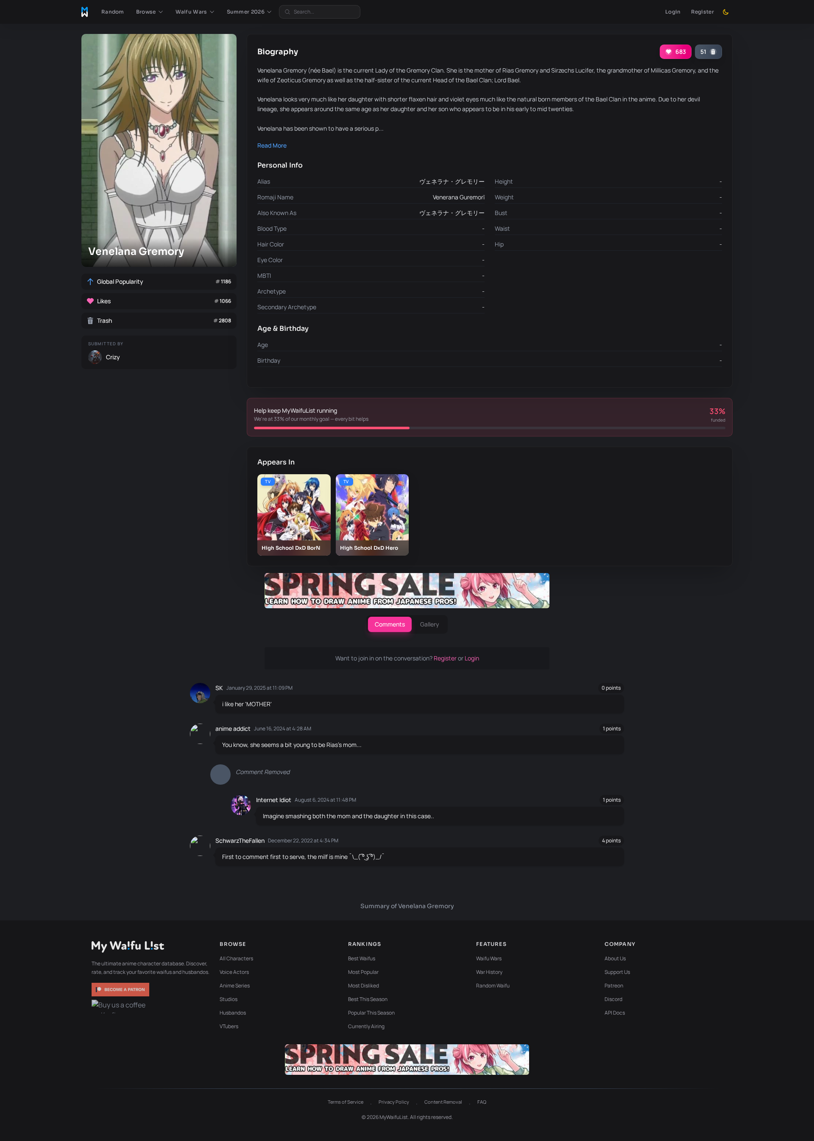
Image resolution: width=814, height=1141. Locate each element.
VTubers (229, 1026)
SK (219, 688)
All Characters (236, 958)
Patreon (614, 985)
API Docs (615, 1012)
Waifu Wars (489, 958)
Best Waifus (361, 958)
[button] (150, 12)
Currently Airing (366, 1026)
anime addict (233, 728)
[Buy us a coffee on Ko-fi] (121, 1006)
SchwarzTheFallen (240, 840)
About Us (615, 958)
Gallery (429, 624)
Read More (272, 145)
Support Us (617, 972)
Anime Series (235, 985)
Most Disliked (363, 985)
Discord (613, 999)
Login (673, 11)
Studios (228, 999)
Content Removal (443, 1102)
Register (702, 11)
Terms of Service (345, 1102)
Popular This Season (371, 1012)
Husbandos (233, 1012)
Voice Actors (234, 972)
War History (489, 972)
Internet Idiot (273, 800)
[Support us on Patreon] (121, 989)
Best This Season (367, 999)
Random (112, 11)
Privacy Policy (394, 1102)
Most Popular (363, 972)
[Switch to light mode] (726, 12)
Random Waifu (493, 985)
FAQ (481, 1102)
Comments (390, 624)
